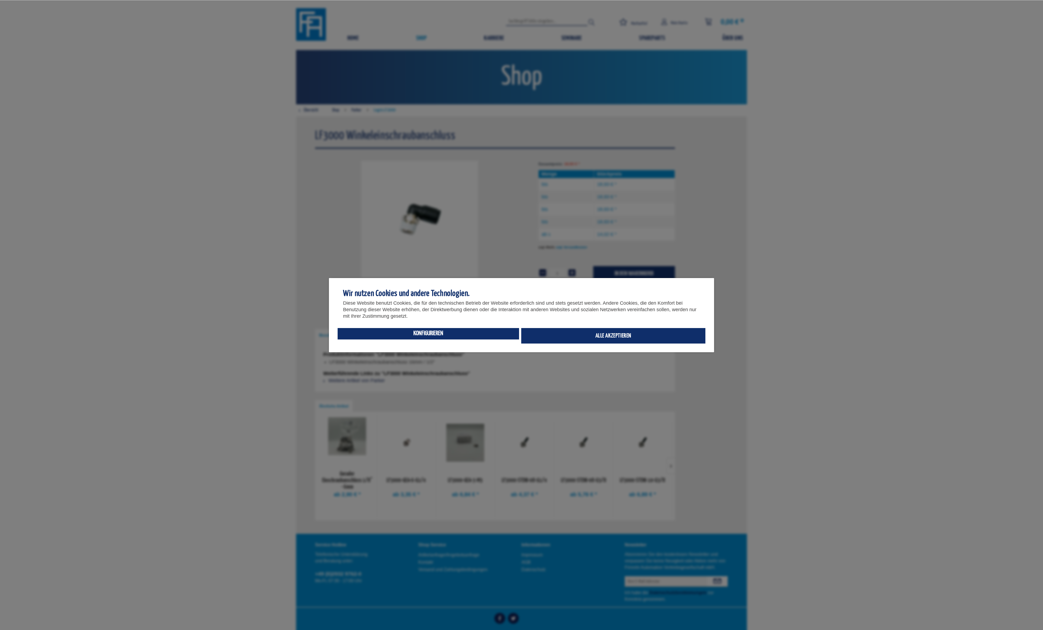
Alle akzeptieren (613, 336)
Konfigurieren (428, 333)
